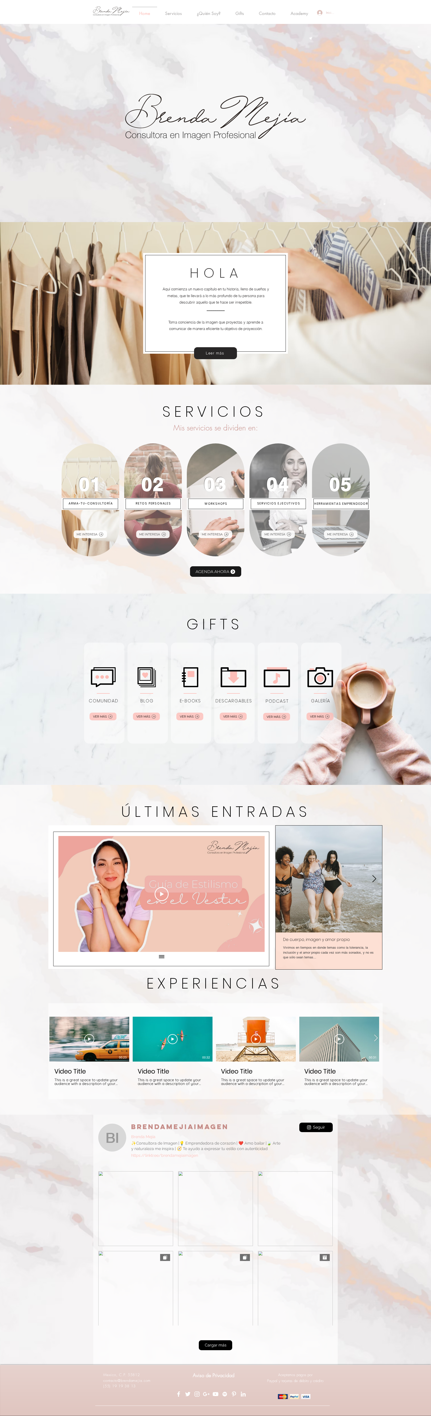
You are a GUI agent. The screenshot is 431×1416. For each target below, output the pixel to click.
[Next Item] (374, 879)
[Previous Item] (283, 879)
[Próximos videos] (376, 1038)
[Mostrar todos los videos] (161, 957)
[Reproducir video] (89, 1039)
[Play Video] (162, 894)
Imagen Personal (367, 938)
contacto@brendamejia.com (127, 1380)
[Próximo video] (254, 894)
